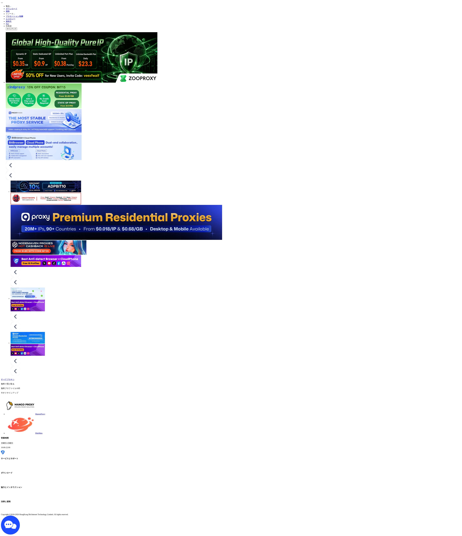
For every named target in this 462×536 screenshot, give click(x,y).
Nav (7, 24)
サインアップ (11, 29)
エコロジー (10, 19)
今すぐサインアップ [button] (9, 393)
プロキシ (10, 379)
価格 (8, 11)
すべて (4, 379)
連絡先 (9, 21)
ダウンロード (11, 9)
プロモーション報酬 (14, 16)
